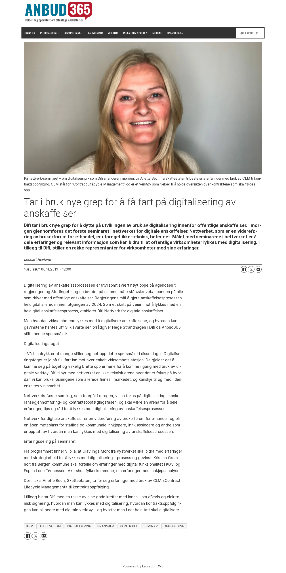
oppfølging (174, 526)
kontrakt (129, 526)
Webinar (113, 33)
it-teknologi (50, 526)
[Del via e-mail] (258, 269)
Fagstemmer (95, 33)
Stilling (157, 33)
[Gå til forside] (58, 12)
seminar (150, 526)
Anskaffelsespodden (135, 33)
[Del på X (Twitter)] (251, 269)
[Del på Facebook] (244, 269)
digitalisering (79, 526)
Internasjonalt (49, 33)
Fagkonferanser (73, 33)
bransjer (105, 526)
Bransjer (29, 33)
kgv (29, 526)
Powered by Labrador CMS (143, 566)
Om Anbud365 (175, 33)
